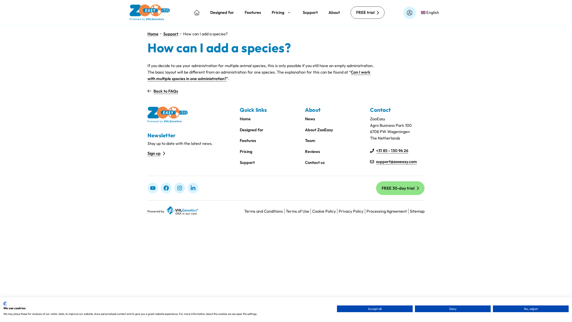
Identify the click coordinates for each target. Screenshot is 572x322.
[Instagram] (179, 188)
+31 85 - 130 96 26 (392, 150)
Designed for (222, 12)
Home (152, 33)
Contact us (315, 162)
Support (310, 12)
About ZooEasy (319, 129)
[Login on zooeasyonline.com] (409, 12)
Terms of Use (297, 211)
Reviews (312, 151)
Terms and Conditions (263, 211)
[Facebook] (166, 188)
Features (253, 12)
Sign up (154, 153)
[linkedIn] (193, 188)
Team (310, 140)
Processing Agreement (386, 211)
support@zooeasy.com (396, 161)
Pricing (278, 12)
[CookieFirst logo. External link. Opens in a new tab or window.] (5, 304)
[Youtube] (152, 188)
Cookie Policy (324, 211)
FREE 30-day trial (398, 188)
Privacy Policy (351, 211)
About (334, 12)
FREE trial (365, 12)
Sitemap (417, 211)
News (310, 118)
